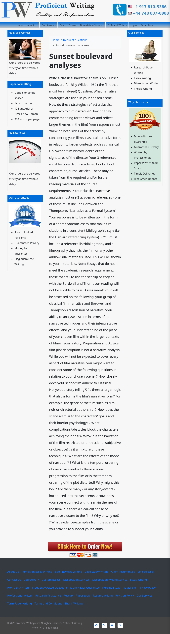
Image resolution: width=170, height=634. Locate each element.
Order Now (147, 25)
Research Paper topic (77, 595)
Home (20, 25)
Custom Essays (68, 25)
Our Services (49, 25)
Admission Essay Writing (37, 572)
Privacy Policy (147, 587)
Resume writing (103, 595)
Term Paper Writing (19, 603)
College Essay (145, 572)
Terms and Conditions (48, 603)
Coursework (31, 579)
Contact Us (14, 579)
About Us (32, 25)
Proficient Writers (117, 25)
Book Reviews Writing (68, 572)
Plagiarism (129, 587)
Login (134, 25)
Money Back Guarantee (85, 587)
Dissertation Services (91, 25)
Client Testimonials (123, 572)
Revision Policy (124, 595)
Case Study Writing (97, 572)
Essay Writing (138, 579)
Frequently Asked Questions (50, 587)
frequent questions (75, 40)
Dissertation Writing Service (109, 579)
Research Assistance (48, 595)
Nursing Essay (111, 587)
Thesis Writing (74, 603)
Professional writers (20, 595)
